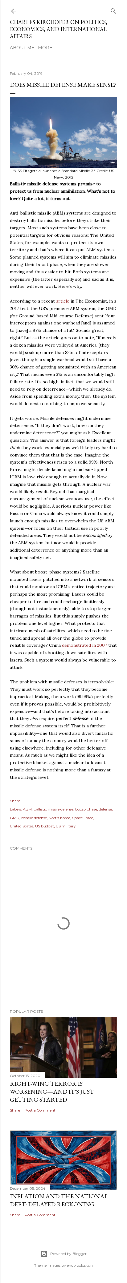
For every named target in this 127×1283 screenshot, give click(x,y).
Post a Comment (40, 1110)
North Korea (59, 817)
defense (105, 809)
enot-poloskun (80, 1265)
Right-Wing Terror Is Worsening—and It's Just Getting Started (52, 1092)
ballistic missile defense (53, 809)
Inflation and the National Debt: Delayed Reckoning (59, 1200)
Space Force (82, 817)
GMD (14, 817)
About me (22, 47)
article (62, 301)
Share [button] (15, 800)
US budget (44, 826)
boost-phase (86, 809)
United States (21, 826)
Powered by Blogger (68, 1253)
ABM (27, 809)
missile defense (34, 817)
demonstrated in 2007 (84, 645)
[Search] (113, 10)
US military (66, 826)
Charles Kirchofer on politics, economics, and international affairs (58, 29)
